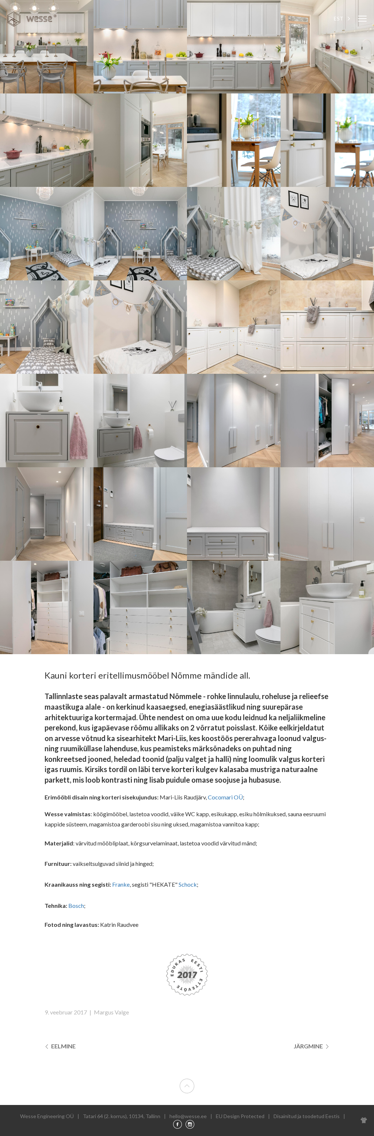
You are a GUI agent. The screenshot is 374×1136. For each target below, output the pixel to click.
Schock (188, 884)
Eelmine (63, 1046)
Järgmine (309, 1046)
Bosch (76, 905)
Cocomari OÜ (225, 797)
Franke (121, 884)
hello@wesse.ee (188, 1116)
